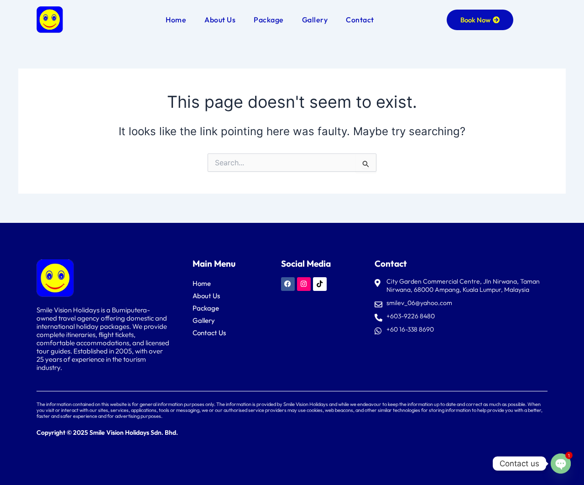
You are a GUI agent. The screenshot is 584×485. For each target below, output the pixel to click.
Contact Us (209, 332)
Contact (360, 19)
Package (269, 19)
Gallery (315, 19)
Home (176, 19)
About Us (219, 19)
